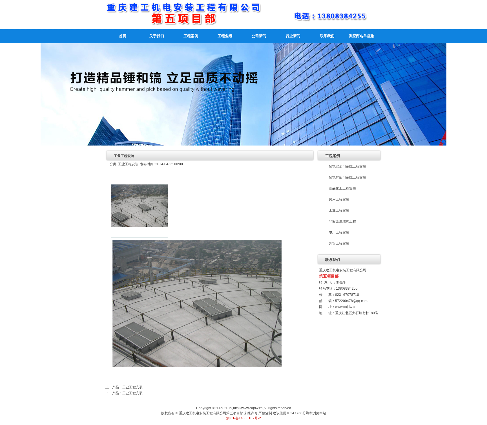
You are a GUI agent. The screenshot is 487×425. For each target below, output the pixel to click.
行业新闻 (293, 36)
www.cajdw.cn (346, 307)
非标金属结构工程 (342, 221)
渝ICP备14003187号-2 (243, 418)
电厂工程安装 (339, 232)
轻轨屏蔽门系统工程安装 (347, 177)
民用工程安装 (339, 199)
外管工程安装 (339, 243)
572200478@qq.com (351, 301)
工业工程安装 (132, 387)
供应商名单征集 (361, 36)
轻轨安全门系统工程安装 (347, 166)
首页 (122, 36)
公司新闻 (259, 36)
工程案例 (190, 36)
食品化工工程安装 (342, 188)
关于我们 (156, 36)
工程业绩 (225, 36)
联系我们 (327, 36)
